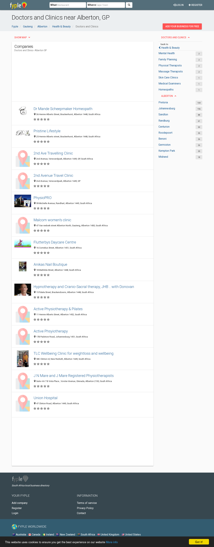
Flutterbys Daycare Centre (55, 242)
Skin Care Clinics (168, 77)
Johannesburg (166, 108)
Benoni (162, 138)
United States (132, 534)
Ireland (49, 534)
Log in (180, 5)
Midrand (163, 156)
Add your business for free (182, 26)
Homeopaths (166, 89)
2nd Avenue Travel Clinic (53, 175)
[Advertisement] (75, 78)
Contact (81, 513)
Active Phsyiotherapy (51, 331)
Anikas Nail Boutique (50, 264)
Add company (20, 503)
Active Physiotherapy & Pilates (58, 309)
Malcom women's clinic (52, 220)
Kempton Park (166, 150)
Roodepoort (165, 132)
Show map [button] (20, 37)
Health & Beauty (170, 47)
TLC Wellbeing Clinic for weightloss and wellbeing (74, 353)
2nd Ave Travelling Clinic (53, 153)
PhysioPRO (42, 197)
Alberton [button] (167, 96)
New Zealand (67, 534)
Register (196, 5)
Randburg (164, 120)
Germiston (164, 144)
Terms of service (87, 503)
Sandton (163, 114)
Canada (35, 534)
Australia (20, 534)
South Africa (87, 534)
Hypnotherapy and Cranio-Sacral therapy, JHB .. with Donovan (84, 286)
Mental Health (166, 53)
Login (15, 513)
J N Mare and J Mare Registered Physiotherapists (74, 375)
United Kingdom (109, 534)
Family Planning (167, 59)
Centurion (164, 126)
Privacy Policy (85, 508)
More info (112, 542)
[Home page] (18, 5)
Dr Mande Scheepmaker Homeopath (63, 109)
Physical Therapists (170, 65)
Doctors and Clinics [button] (173, 37)
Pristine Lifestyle (47, 131)
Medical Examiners (169, 83)
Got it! (199, 542)
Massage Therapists (170, 71)
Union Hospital (46, 398)
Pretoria (163, 102)
